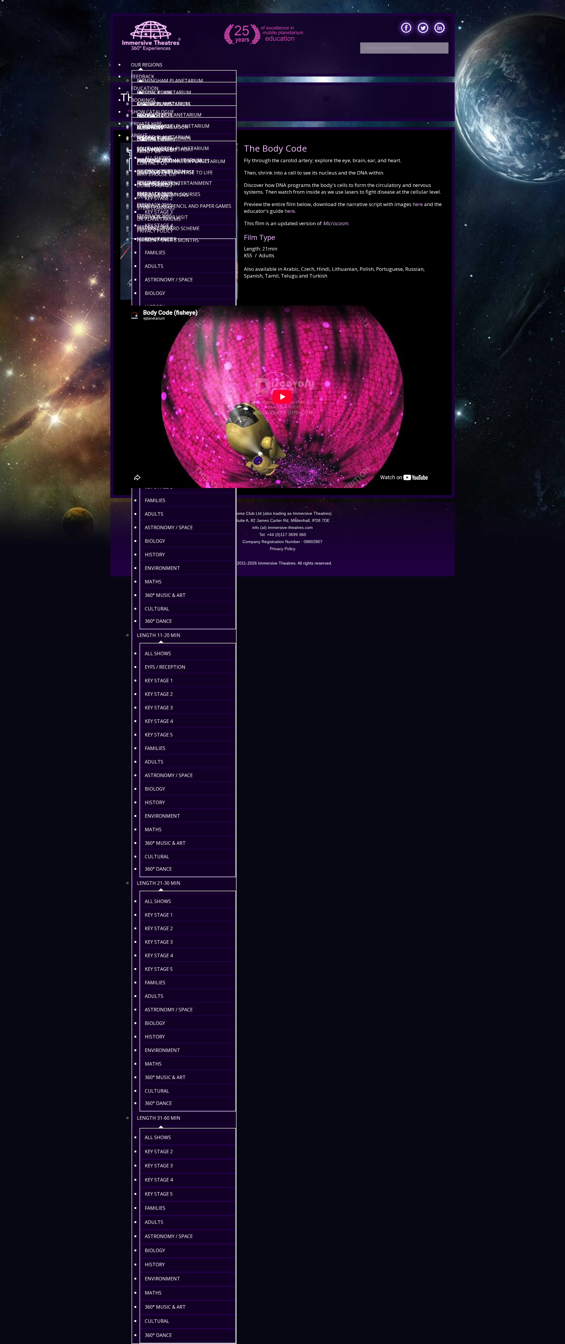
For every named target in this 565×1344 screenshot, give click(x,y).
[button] (548, 1327)
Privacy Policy (282, 548)
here (418, 204)
